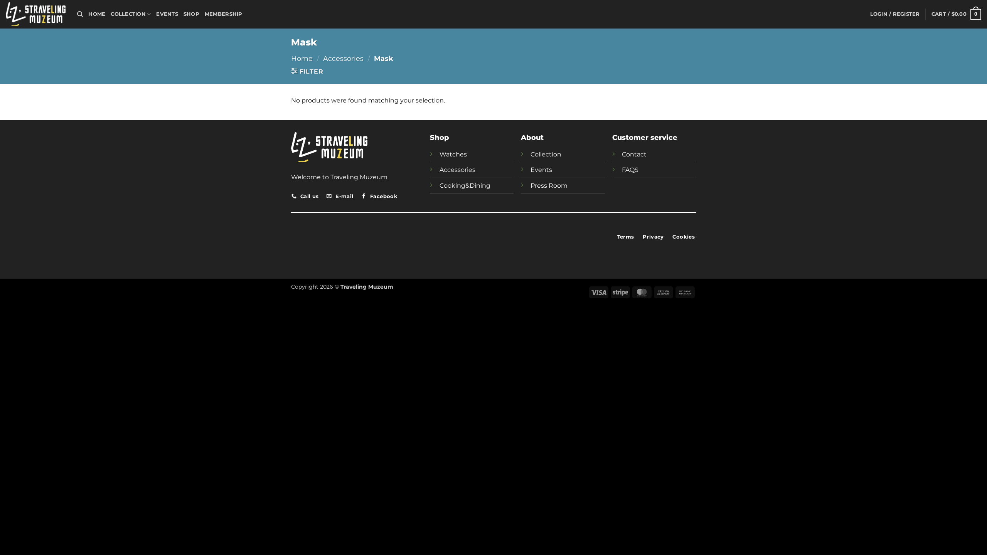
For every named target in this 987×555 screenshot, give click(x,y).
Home (96, 14)
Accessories (343, 58)
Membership (224, 14)
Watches (453, 154)
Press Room (549, 185)
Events (167, 14)
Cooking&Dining (465, 185)
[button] (895, 14)
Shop (191, 14)
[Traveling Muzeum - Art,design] (36, 14)
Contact (634, 154)
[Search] (80, 14)
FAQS (630, 169)
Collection (128, 14)
